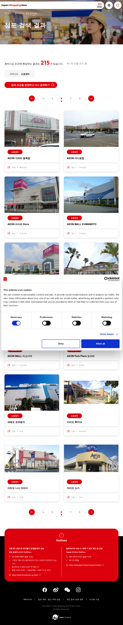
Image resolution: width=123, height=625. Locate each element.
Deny (61, 343)
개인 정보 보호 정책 (75, 599)
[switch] (46, 323)
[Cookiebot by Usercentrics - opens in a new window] (106, 279)
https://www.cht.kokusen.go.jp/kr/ (25, 575)
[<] (32, 98)
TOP (9, 13)
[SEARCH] (118, 5)
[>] (91, 98)
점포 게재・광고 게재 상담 (49, 599)
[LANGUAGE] (109, 5)
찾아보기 (18, 13)
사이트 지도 (94, 599)
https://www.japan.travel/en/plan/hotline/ (85, 565)
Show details (107, 334)
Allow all (100, 343)
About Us (28, 599)
